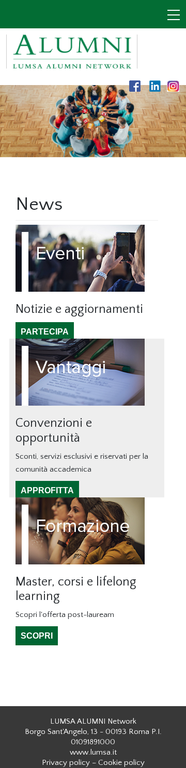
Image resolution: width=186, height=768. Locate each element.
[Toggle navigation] (173, 16)
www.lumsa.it (93, 752)
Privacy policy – (69, 762)
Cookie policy (121, 762)
